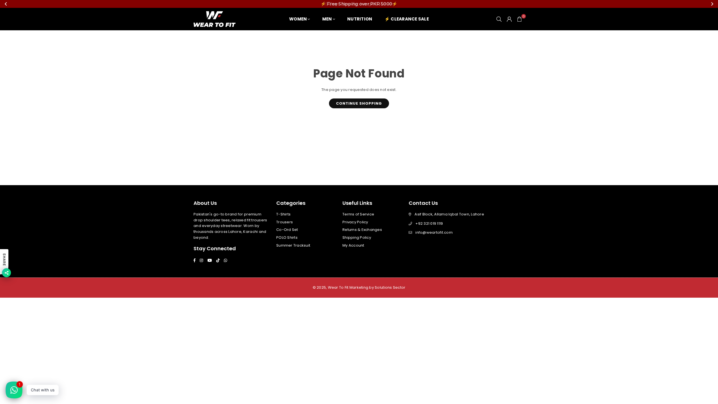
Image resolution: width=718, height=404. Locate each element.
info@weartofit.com (434, 232)
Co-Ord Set (287, 229)
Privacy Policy (355, 222)
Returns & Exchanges (362, 229)
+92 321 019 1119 (429, 223)
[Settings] (509, 19)
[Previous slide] (5, 4)
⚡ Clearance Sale (407, 19)
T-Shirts (283, 214)
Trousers (284, 222)
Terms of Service (358, 214)
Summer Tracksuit (293, 245)
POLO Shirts (287, 237)
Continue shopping (359, 103)
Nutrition (359, 19)
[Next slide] (712, 4)
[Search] (499, 19)
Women (298, 19)
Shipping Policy (356, 237)
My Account (353, 245)
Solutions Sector (390, 287)
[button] (519, 19)
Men (327, 19)
